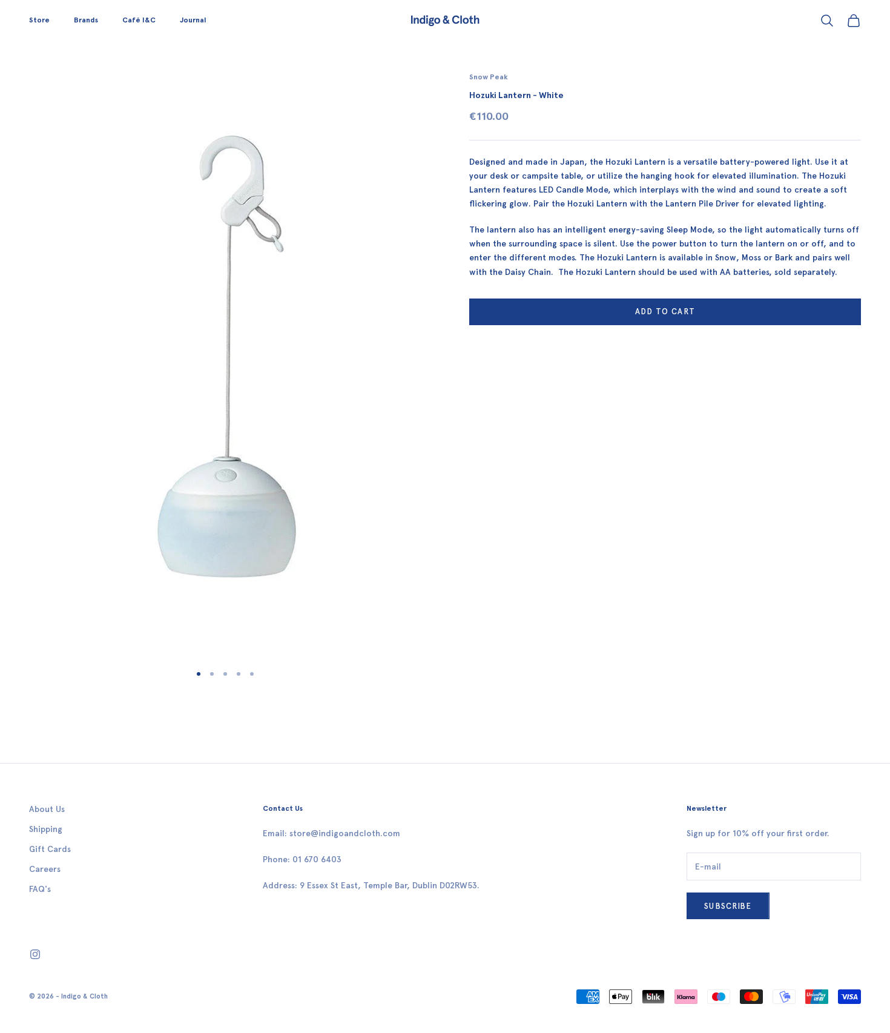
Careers (45, 869)
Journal (193, 20)
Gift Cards (50, 849)
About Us (47, 809)
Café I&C (139, 20)
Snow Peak (488, 77)
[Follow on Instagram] (35, 954)
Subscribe (728, 906)
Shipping (45, 829)
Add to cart (665, 311)
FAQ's (40, 889)
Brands (86, 20)
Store (39, 20)
